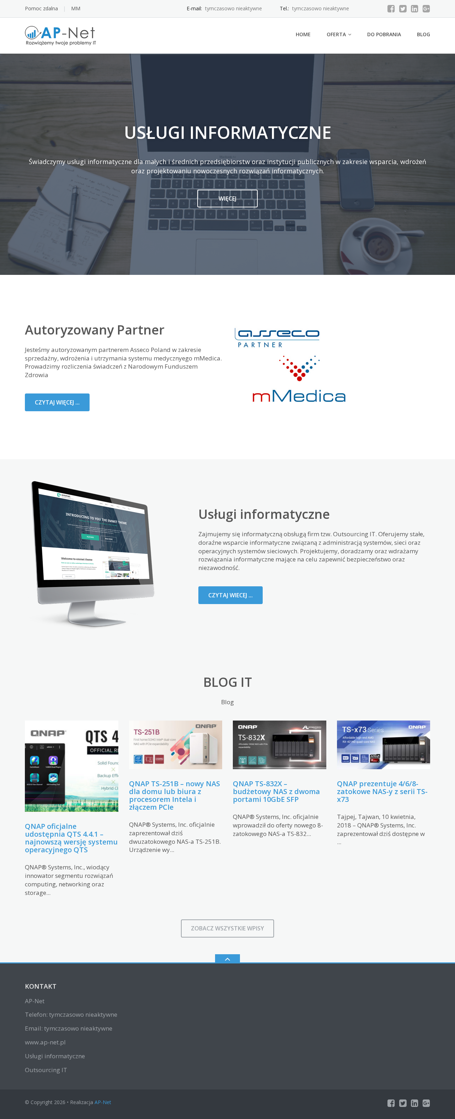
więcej (227, 198)
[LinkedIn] (414, 8)
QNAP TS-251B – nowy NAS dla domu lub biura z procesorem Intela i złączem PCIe (174, 795)
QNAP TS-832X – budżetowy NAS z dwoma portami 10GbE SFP (276, 791)
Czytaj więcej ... (57, 402)
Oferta (336, 34)
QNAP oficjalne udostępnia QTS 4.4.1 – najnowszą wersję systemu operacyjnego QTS (71, 837)
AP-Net (103, 1102)
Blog (423, 34)
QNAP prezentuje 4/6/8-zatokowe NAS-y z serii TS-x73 (382, 791)
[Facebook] (391, 8)
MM (75, 8)
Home (303, 34)
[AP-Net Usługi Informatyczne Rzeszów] (61, 35)
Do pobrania (384, 34)
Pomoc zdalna (41, 8)
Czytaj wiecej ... (230, 595)
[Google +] (426, 8)
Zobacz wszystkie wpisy (227, 928)
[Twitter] (403, 8)
